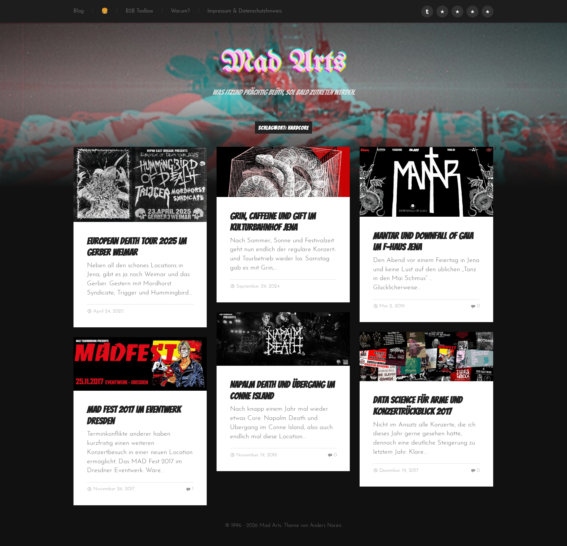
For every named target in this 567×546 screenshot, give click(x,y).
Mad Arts (283, 62)
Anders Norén (325, 525)
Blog (79, 11)
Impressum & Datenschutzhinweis (244, 11)
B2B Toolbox (139, 11)
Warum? (180, 11)
